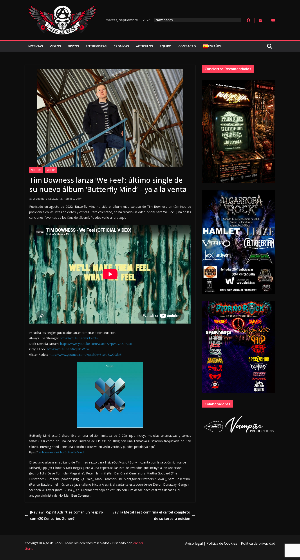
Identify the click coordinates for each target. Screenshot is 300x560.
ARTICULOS (144, 46)
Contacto (187, 46)
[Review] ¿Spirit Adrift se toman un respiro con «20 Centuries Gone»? (66, 515)
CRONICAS (121, 46)
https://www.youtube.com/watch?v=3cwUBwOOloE (85, 354)
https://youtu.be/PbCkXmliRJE (80, 338)
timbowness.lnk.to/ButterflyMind (61, 452)
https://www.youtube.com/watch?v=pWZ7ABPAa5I (96, 344)
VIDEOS (55, 46)
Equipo (165, 46)
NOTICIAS (35, 46)
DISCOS (73, 46)
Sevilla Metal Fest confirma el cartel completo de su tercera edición (151, 515)
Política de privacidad (258, 543)
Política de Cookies (221, 543)
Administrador (73, 198)
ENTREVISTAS (96, 46)
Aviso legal (194, 543)
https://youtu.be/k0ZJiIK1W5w (68, 349)
